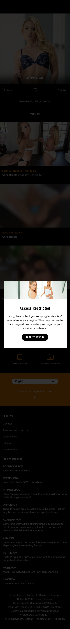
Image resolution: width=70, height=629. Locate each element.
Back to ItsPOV (35, 337)
